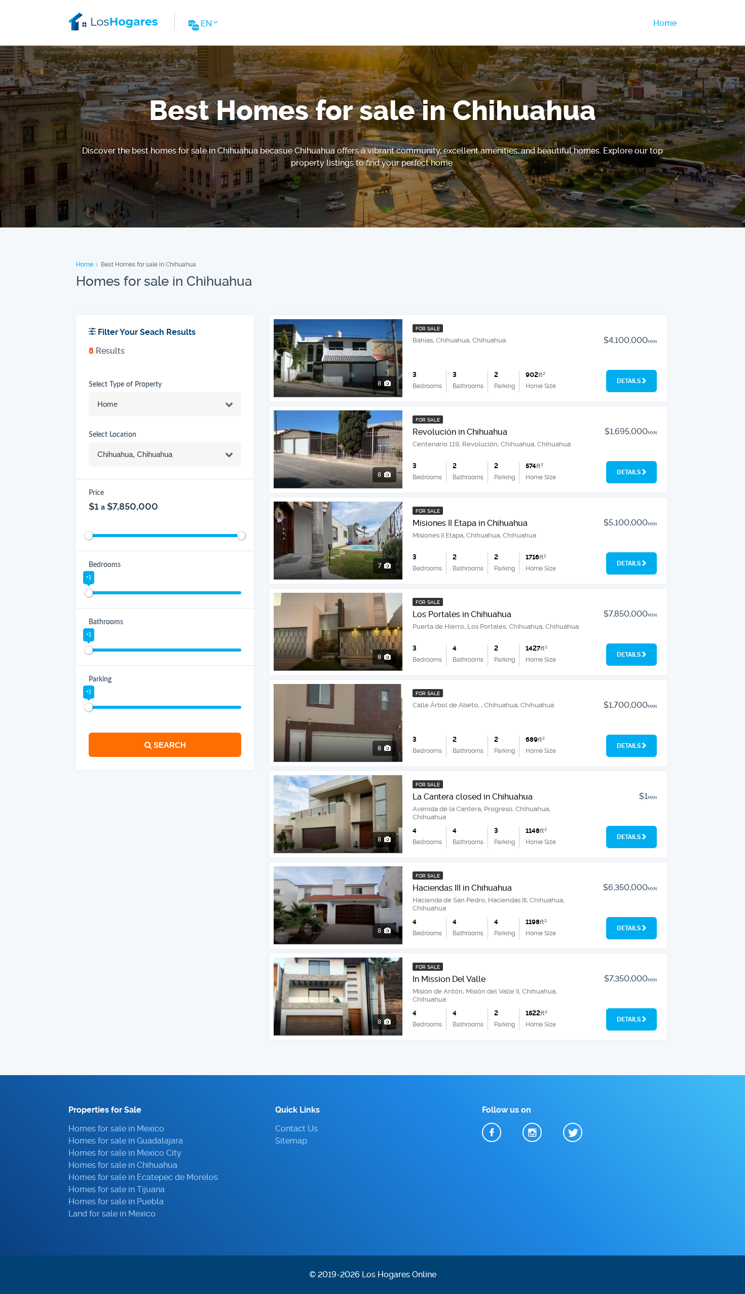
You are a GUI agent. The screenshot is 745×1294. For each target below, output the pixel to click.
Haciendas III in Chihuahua (462, 888)
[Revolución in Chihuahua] (338, 449)
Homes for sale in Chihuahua (122, 1165)
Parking (100, 679)
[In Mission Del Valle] (338, 997)
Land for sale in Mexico (112, 1214)
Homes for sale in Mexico (116, 1128)
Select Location (112, 434)
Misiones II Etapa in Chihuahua (470, 523)
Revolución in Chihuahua (460, 432)
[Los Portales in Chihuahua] (338, 632)
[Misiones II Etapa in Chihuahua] (338, 541)
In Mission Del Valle (449, 979)
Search (169, 745)
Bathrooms (106, 622)
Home (665, 23)
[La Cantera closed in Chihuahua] (338, 814)
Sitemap (291, 1141)
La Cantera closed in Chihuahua (473, 797)
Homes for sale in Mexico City (124, 1153)
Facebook (491, 1132)
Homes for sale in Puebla (116, 1201)
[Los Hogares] (113, 20)
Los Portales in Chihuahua (462, 614)
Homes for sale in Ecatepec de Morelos (143, 1177)
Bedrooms (105, 564)
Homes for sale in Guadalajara (125, 1141)
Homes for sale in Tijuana (116, 1189)
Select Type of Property (125, 384)
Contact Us (296, 1128)
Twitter (572, 1132)
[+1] (89, 593)
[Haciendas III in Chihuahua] (338, 905)
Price (96, 493)
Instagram (532, 1132)
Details (629, 381)
